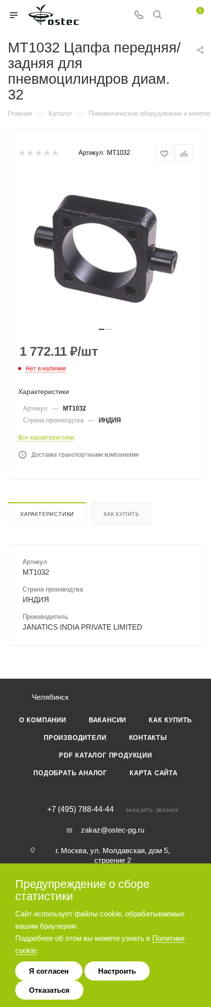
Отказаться (49, 990)
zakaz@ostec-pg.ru (112, 830)
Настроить (117, 971)
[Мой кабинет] (175, 15)
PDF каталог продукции (105, 755)
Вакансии (107, 720)
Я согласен (49, 971)
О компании (42, 720)
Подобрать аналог (70, 773)
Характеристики (47, 514)
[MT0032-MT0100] (105, 247)
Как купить (121, 514)
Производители (75, 737)
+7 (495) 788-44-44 (80, 809)
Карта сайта (154, 773)
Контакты (148, 737)
